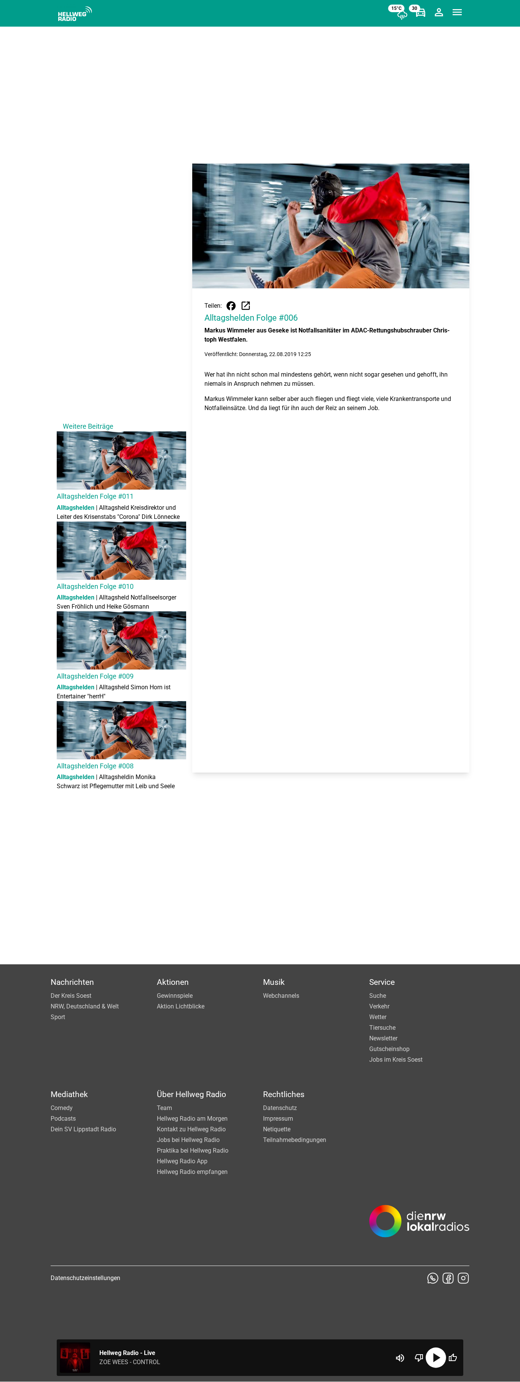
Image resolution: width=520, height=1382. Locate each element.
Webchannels (281, 995)
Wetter (377, 1017)
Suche (377, 995)
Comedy (62, 1108)
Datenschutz (280, 1108)
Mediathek (69, 1094)
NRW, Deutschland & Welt (85, 1006)
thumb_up (452, 1357)
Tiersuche (382, 1027)
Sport (58, 1017)
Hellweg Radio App (182, 1161)
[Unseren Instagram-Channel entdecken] (463, 1278)
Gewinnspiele (175, 995)
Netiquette (276, 1129)
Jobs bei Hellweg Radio (188, 1139)
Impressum (278, 1118)
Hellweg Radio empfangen (192, 1171)
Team (164, 1108)
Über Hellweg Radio (191, 1094)
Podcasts (63, 1118)
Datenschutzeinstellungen (85, 1278)
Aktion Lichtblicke (180, 1006)
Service (382, 982)
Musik (274, 982)
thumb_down (419, 1357)
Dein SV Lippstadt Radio (83, 1129)
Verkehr (379, 1006)
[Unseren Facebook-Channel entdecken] (448, 1278)
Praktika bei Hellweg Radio (192, 1150)
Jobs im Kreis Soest (396, 1059)
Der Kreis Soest (71, 995)
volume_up (400, 1358)
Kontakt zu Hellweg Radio (191, 1129)
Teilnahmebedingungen (294, 1139)
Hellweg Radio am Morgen (192, 1118)
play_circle (436, 1357)
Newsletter (383, 1038)
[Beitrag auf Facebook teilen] (231, 305)
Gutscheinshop (389, 1049)
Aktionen (173, 982)
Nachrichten (72, 982)
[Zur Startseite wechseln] (75, 13)
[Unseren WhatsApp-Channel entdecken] (433, 1278)
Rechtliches (284, 1094)
